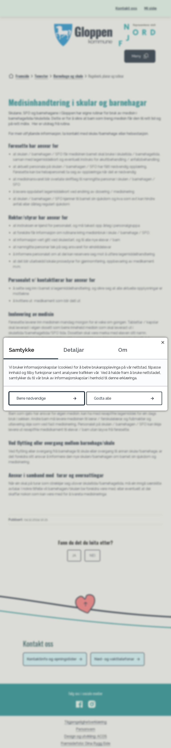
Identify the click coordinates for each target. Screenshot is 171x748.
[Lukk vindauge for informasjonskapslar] (162, 342)
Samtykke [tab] (21, 349)
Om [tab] (122, 349)
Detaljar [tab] (73, 349)
